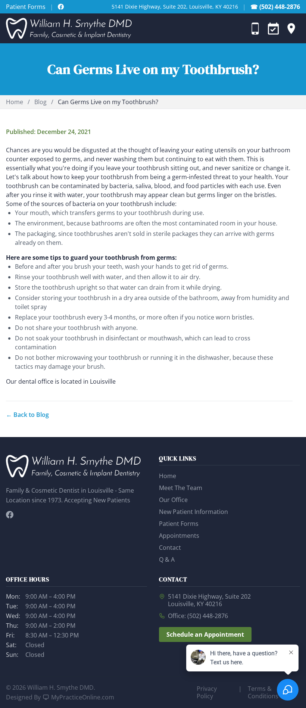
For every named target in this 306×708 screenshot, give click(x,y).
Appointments (179, 535)
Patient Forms (26, 7)
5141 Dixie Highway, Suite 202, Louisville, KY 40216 (175, 6)
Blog (40, 102)
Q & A (167, 559)
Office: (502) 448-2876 (198, 616)
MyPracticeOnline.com (82, 697)
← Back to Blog (27, 415)
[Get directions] (291, 28)
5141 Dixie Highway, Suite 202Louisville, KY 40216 (209, 600)
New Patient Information (193, 512)
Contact (170, 547)
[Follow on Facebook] (61, 7)
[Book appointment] (273, 28)
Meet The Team (180, 488)
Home (14, 102)
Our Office (173, 500)
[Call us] (255, 28)
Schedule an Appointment (205, 634)
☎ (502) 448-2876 (275, 7)
